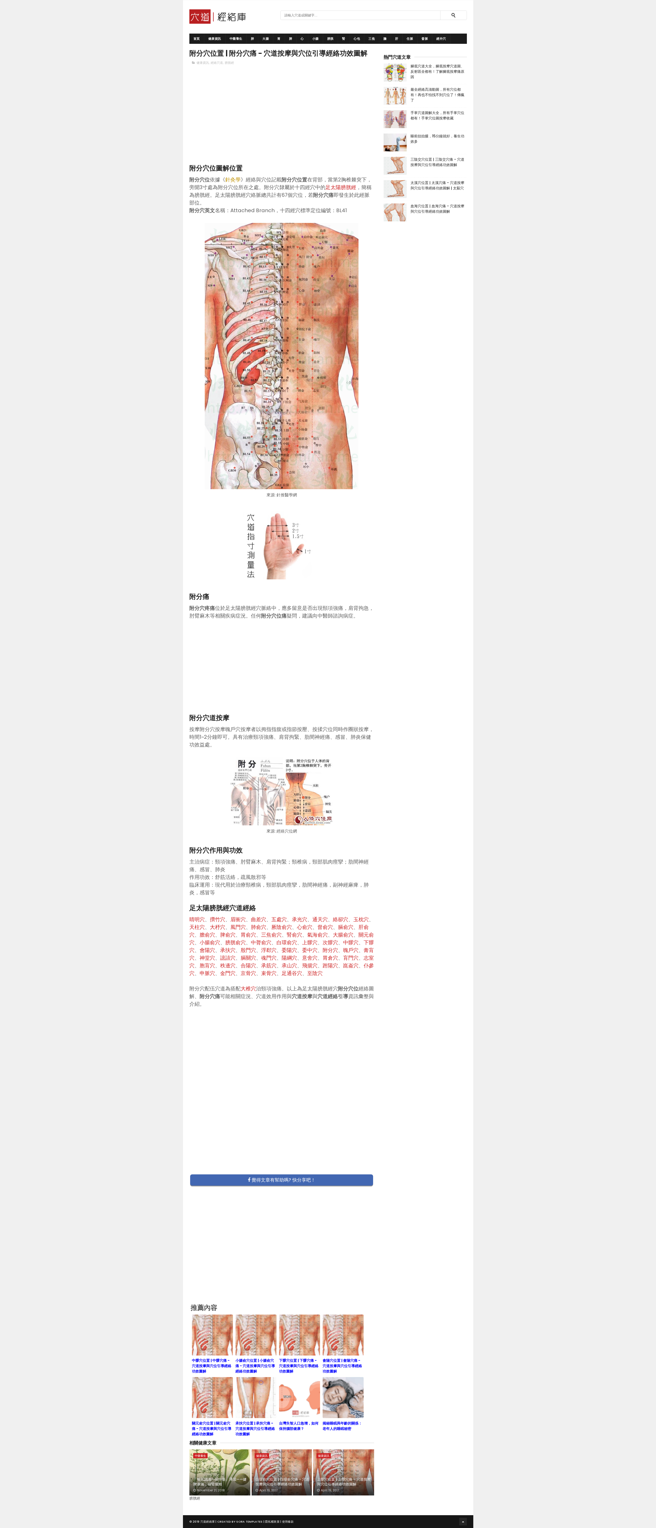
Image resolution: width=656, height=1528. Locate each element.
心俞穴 (304, 927)
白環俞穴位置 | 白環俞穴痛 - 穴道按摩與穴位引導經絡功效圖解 (282, 1482)
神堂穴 (207, 957)
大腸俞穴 (343, 934)
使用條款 (288, 1522)
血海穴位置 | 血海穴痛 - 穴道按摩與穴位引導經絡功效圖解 (437, 208)
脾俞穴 (227, 934)
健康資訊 (214, 38)
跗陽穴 (330, 965)
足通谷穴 (292, 973)
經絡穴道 (217, 62)
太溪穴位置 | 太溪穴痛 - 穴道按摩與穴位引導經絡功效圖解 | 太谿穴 (437, 185)
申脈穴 (207, 973)
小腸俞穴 (210, 942)
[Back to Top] (463, 1521)
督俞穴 (325, 927)
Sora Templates (249, 1522)
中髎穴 (350, 942)
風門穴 (238, 927)
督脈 (425, 38)
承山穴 (289, 965)
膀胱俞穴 (235, 942)
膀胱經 (229, 62)
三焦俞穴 (271, 934)
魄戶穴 (350, 950)
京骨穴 (248, 973)
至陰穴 (315, 973)
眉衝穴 (238, 919)
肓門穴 (350, 957)
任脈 (410, 38)
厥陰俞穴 (281, 927)
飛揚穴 (309, 965)
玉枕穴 (361, 919)
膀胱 (330, 38)
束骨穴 (268, 973)
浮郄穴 (268, 950)
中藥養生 (236, 38)
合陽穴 (248, 965)
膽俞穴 (207, 934)
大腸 (265, 38)
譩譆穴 (227, 957)
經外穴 (441, 38)
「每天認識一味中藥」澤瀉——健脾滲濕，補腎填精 (220, 1482)
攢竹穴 (217, 919)
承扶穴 (227, 950)
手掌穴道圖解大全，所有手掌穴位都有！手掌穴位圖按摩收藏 (437, 115)
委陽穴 (289, 950)
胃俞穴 (248, 934)
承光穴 (299, 919)
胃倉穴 (330, 957)
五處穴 (279, 919)
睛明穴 (197, 919)
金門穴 (227, 973)
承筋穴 (268, 965)
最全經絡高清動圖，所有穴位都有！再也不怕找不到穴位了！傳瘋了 (437, 95)
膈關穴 (248, 957)
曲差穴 (258, 919)
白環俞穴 (286, 942)
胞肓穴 (207, 965)
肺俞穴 (258, 927)
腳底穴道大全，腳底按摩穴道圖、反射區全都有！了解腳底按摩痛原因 (437, 71)
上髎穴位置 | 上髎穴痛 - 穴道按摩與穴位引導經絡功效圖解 (344, 1482)
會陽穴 (207, 950)
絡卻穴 (340, 919)
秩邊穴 (227, 965)
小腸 (315, 38)
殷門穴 (248, 950)
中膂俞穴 (261, 942)
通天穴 (320, 919)
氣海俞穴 (317, 934)
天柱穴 (197, 927)
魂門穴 (268, 957)
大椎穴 (248, 988)
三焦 (371, 38)
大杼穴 (217, 927)
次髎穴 (330, 942)
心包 (357, 38)
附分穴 (330, 950)
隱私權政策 (272, 1522)
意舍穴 (309, 957)
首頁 (196, 38)
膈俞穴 (345, 927)
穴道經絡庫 (207, 1522)
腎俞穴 (294, 934)
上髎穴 (309, 942)
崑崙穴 (350, 965)
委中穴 (309, 950)
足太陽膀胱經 (340, 187)
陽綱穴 (289, 957)
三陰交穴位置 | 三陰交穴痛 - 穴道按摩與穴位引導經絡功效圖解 (437, 162)
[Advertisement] (281, 123)
